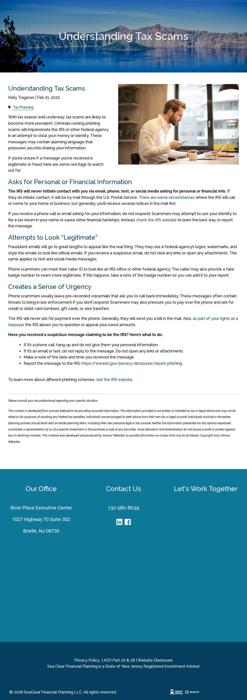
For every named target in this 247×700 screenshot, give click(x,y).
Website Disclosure (155, 660)
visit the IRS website (114, 379)
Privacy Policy (87, 660)
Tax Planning (23, 107)
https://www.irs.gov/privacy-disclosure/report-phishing (132, 363)
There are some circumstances (167, 197)
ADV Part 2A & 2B (119, 660)
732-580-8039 (123, 508)
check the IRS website (156, 220)
